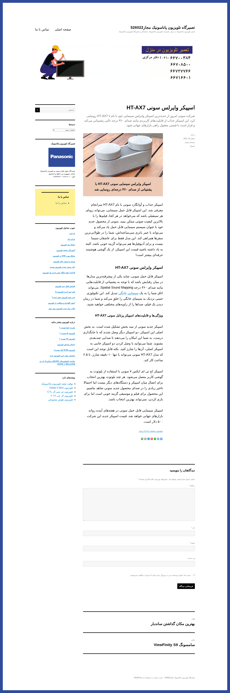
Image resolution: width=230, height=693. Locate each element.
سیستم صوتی (190, 142)
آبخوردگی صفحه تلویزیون (65, 250)
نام (193, 528)
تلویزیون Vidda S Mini (61, 387)
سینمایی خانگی (128, 293)
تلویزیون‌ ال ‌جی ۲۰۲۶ (62, 395)
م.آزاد (193, 135)
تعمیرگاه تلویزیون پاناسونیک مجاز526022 (163, 27)
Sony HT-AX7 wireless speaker (151, 431)
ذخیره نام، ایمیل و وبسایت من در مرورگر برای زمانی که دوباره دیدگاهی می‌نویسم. (160, 575)
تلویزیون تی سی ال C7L (60, 391)
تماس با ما (42, 29)
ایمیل (192, 543)
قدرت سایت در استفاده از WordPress (148, 678)
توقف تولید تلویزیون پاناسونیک (57, 383)
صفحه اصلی (63, 29)
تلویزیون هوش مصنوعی (60, 399)
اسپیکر (192, 146)
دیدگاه (192, 486)
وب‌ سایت (191, 558)
